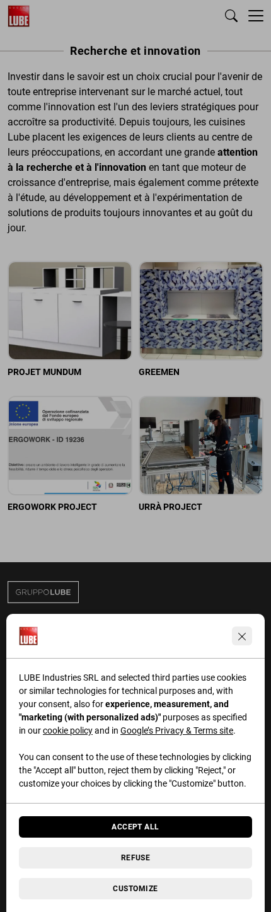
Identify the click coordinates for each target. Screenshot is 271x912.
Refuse (136, 857)
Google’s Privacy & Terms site (176, 730)
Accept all (135, 827)
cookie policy (68, 730)
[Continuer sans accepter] (242, 635)
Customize (135, 888)
